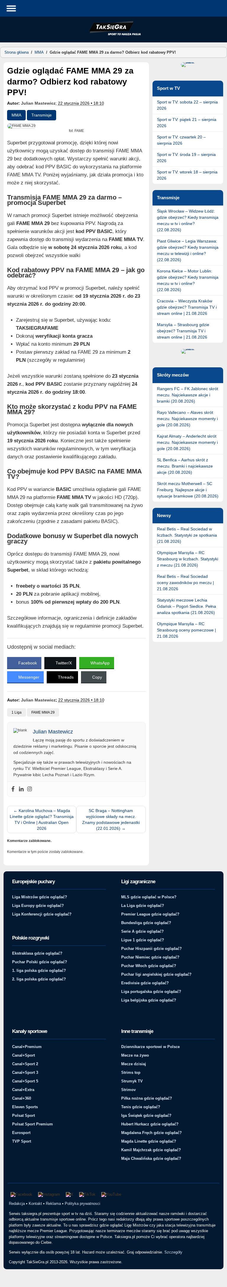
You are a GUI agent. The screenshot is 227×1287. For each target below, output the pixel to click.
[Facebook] (13, 789)
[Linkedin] (21, 789)
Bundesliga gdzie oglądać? (146, 923)
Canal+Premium (27, 1046)
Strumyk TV (132, 1081)
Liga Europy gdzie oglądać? (38, 905)
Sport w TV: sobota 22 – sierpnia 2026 (187, 105)
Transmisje (41, 115)
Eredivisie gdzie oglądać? (145, 983)
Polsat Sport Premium (32, 1124)
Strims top (130, 1072)
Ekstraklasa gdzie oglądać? (37, 953)
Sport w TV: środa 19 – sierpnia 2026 (186, 157)
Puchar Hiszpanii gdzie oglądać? (151, 948)
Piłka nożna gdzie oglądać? (146, 1098)
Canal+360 (21, 1098)
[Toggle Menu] (11, 8)
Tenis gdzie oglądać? (140, 1107)
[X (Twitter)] (69, 1194)
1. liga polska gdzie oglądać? (39, 970)
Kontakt (35, 1203)
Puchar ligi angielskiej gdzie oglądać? (156, 974)
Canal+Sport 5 (25, 1081)
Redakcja (17, 1203)
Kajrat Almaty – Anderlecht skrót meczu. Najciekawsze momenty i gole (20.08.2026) (187, 442)
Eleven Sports (25, 1107)
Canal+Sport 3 (25, 1072)
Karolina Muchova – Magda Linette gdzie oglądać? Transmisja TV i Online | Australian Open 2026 (42, 819)
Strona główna (16, 52)
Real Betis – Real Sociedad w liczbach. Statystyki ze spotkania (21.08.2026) (187, 535)
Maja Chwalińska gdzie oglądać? (151, 1158)
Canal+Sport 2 (25, 1064)
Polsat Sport (23, 1115)
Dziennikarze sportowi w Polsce (150, 1046)
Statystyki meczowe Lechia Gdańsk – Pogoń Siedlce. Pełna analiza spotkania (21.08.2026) (186, 606)
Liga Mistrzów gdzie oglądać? (39, 897)
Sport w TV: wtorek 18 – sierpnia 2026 (187, 175)
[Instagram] (29, 789)
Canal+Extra (23, 1089)
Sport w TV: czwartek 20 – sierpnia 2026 (181, 140)
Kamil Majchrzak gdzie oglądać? (151, 1150)
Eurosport (21, 1132)
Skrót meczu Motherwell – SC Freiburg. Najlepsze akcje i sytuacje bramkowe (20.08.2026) (187, 489)
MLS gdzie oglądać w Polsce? (148, 897)
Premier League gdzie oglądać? (150, 914)
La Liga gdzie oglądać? (142, 905)
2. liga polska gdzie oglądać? (39, 979)
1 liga (17, 712)
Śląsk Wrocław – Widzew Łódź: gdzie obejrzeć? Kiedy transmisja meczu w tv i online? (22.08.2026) (187, 220)
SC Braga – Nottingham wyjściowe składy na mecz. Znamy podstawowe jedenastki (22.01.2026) (111, 819)
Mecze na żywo (135, 1055)
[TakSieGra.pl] (113, 34)
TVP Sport (21, 1141)
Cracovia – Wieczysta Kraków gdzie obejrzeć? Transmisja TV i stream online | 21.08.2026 (187, 307)
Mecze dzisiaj (133, 1064)
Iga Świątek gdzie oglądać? (146, 1115)
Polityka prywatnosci (82, 1203)
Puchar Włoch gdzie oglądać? (148, 966)
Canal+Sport (23, 1055)
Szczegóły (173, 1252)
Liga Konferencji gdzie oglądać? (42, 914)
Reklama (53, 1203)
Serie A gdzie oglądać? (142, 931)
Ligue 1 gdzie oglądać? (142, 940)
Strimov (128, 1089)
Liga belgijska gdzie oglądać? (148, 1000)
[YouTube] (111, 1194)
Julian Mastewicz (38, 103)
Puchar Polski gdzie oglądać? (39, 962)
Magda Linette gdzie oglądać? (148, 1141)
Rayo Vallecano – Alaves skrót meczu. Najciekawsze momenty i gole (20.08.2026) (187, 418)
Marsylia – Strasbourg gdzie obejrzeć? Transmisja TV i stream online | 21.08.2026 (183, 330)
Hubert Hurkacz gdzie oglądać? (150, 1124)
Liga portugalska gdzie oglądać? (151, 991)
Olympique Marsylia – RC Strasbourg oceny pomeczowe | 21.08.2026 (186, 630)
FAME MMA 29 (43, 712)
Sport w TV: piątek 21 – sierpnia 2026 (186, 122)
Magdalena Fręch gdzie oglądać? (151, 1132)
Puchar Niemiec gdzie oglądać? (150, 957)
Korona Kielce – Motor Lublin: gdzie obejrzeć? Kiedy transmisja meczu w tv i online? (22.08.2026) (187, 280)
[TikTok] (87, 1194)
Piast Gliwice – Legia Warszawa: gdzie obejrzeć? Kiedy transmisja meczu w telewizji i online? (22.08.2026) (187, 250)
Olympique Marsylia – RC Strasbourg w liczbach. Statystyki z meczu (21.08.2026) (187, 558)
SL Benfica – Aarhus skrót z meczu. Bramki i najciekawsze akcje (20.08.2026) (185, 466)
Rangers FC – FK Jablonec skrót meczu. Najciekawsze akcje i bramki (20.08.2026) (187, 395)
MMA (39, 52)
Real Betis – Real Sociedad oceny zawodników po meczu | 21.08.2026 (185, 582)
